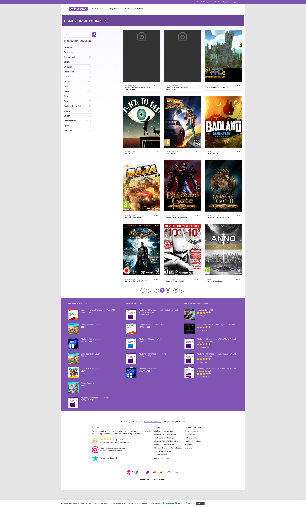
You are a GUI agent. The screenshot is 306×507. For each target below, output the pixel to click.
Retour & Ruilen (191, 438)
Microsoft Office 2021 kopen (165, 434)
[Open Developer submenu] (90, 52)
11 (168, 290)
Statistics (181, 503)
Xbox (127, 9)
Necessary (157, 503)
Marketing (191, 503)
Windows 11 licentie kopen (164, 431)
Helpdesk (226, 2)
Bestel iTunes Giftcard (162, 451)
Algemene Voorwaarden (194, 431)
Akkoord (200, 503)
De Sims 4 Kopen (160, 455)
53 (176, 290)
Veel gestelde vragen (162, 458)
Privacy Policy (190, 434)
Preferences (169, 503)
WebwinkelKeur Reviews (152, 422)
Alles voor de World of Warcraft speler (168, 448)
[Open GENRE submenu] (90, 62)
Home (69, 21)
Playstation (114, 9)
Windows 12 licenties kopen (164, 438)
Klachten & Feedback (193, 441)
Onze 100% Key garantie (204, 2)
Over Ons (218, 2)
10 (162, 290)
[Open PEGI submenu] (90, 96)
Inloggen (234, 2)
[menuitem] (77, 47)
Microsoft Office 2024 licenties (166, 441)
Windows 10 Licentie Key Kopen (166, 445)
